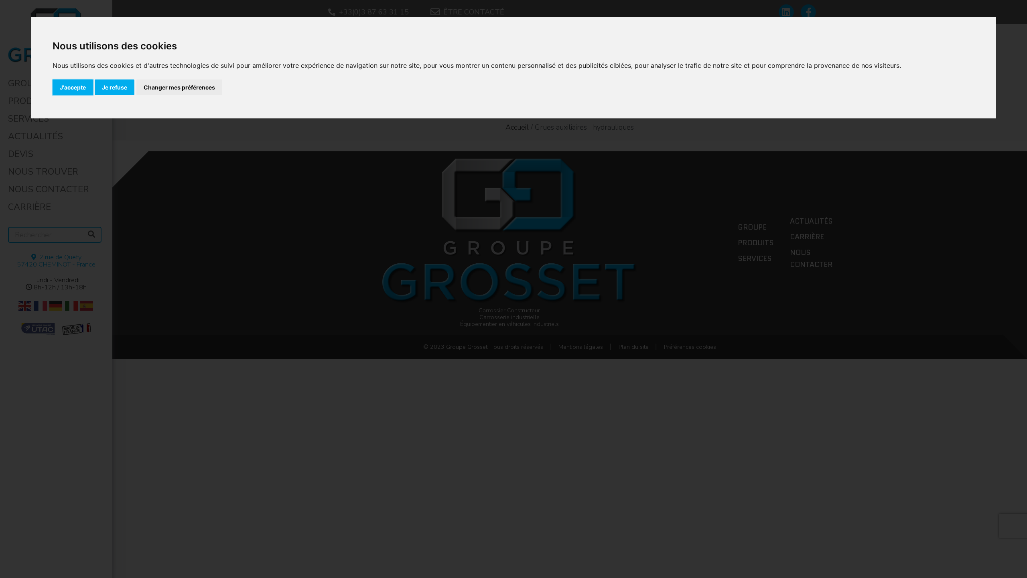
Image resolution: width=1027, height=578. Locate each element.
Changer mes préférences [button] (179, 87)
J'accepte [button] (73, 87)
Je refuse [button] (114, 87)
